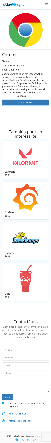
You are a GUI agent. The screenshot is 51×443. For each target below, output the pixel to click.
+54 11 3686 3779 (18, 413)
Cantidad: (22, 95)
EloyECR (40, 436)
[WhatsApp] (34, 440)
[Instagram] (28, 440)
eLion (13, 5)
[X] (23, 440)
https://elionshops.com (20, 420)
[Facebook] (17, 440)
